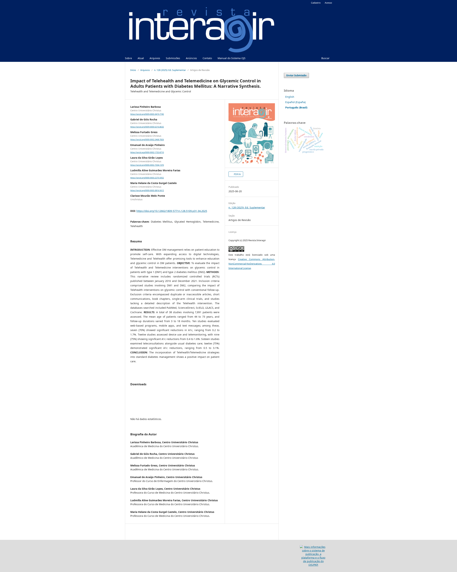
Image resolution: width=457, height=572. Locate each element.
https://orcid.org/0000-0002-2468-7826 (147, 139)
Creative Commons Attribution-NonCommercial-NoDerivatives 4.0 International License (251, 264)
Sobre (128, 58)
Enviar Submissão (296, 75)
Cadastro (316, 2)
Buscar (325, 58)
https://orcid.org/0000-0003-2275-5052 (147, 177)
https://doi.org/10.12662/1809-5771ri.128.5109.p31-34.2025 (171, 211)
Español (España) (295, 102)
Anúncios (191, 58)
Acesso (328, 2)
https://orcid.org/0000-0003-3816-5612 (147, 190)
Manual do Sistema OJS (231, 58)
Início (133, 70)
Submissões (173, 58)
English (289, 96)
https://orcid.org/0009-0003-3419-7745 (147, 114)
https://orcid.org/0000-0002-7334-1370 (147, 165)
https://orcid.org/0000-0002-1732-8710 (147, 152)
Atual (141, 58)
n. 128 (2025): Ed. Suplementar (170, 70)
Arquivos (155, 58)
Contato (207, 58)
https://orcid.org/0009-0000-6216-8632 (147, 127)
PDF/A (237, 174)
